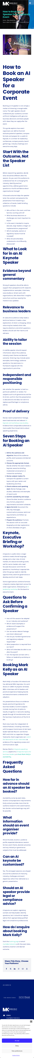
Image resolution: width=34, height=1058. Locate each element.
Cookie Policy (16, 1055)
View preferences (17, 1051)
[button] (31, 1021)
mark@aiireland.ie (9, 944)
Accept (17, 1040)
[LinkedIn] (14, 969)
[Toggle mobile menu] (30, 3)
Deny (17, 1046)
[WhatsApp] (18, 969)
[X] (10, 969)
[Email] (22, 969)
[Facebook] (6, 969)
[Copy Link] (27, 969)
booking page (14, 941)
